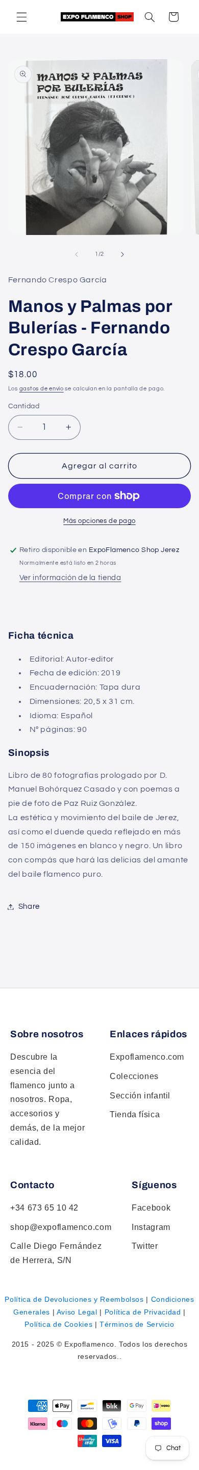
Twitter (145, 1246)
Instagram (151, 1227)
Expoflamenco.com (147, 1057)
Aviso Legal (77, 1312)
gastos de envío (41, 388)
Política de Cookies (58, 1324)
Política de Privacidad (143, 1312)
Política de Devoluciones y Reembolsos (74, 1299)
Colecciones (134, 1076)
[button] (149, 17)
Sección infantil (140, 1095)
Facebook (151, 1207)
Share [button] (29, 906)
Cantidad (23, 406)
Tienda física (135, 1114)
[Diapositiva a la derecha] (122, 254)
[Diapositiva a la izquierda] (76, 254)
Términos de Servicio (137, 1324)
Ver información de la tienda (70, 578)
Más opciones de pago (99, 521)
